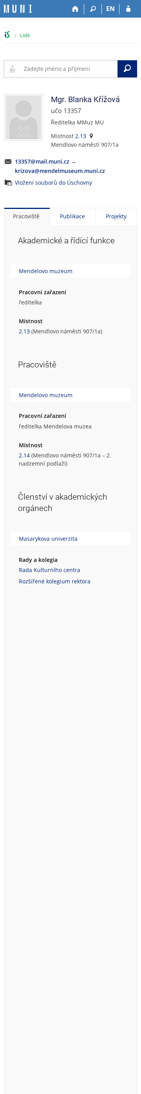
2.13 (80, 136)
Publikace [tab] (72, 216)
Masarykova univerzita (48, 538)
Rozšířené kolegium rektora (54, 581)
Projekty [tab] (116, 216)
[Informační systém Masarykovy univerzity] (18, 9)
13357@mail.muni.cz (42, 161)
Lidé (25, 35)
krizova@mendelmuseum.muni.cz (60, 171)
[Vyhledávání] (93, 9)
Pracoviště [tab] (26, 216)
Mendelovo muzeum (45, 271)
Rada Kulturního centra (49, 570)
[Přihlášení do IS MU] (128, 9)
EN (110, 8)
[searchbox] (69, 68)
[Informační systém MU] (7, 34)
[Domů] (75, 9)
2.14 (24, 455)
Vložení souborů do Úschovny (53, 182)
